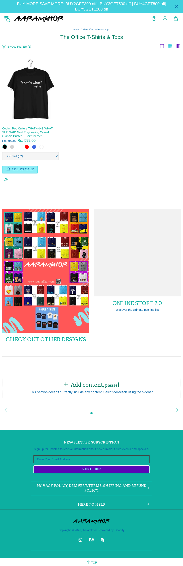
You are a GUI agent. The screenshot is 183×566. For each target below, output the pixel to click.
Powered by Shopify (112, 530)
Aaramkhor (38, 18)
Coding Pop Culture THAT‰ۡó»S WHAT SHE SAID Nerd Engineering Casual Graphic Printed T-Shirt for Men (27, 132)
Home (76, 29)
